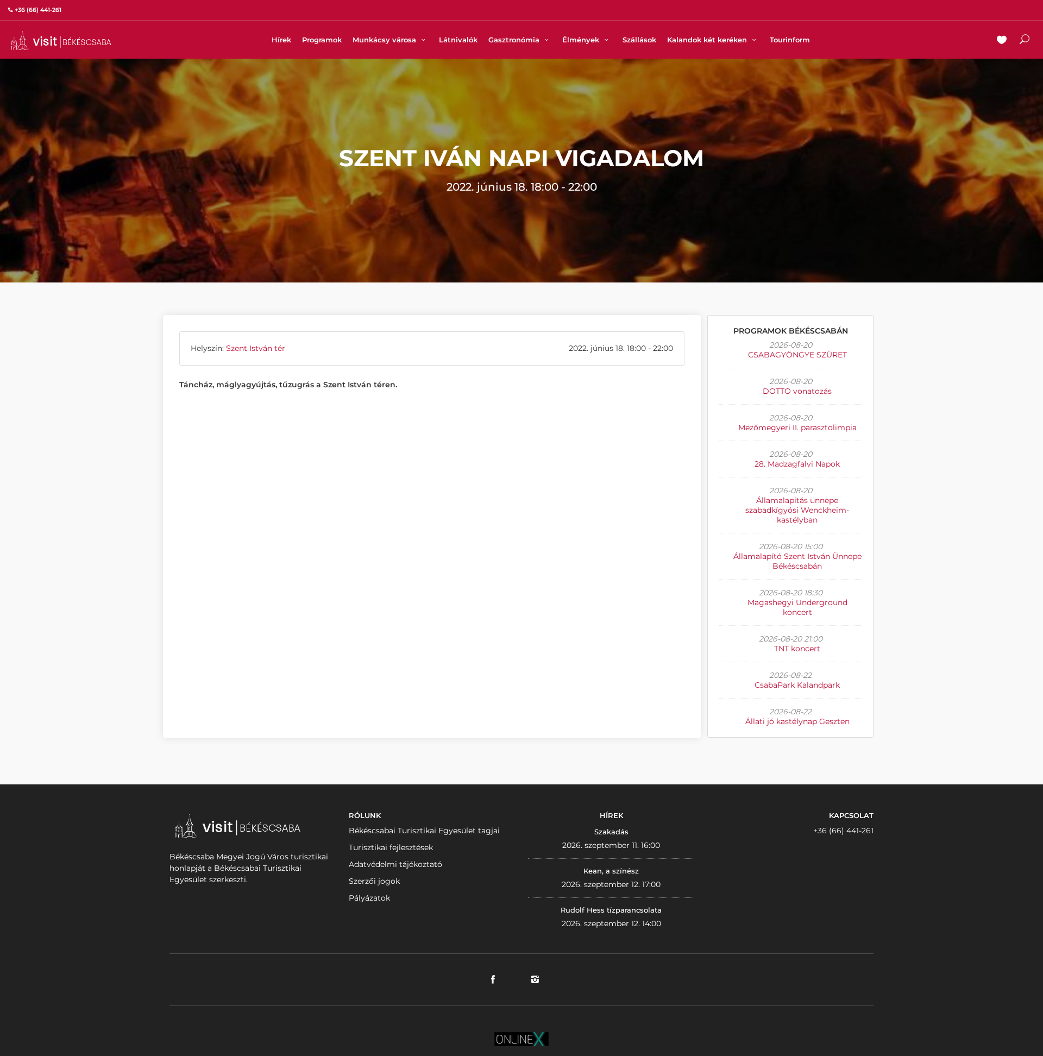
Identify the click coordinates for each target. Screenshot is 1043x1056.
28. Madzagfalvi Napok (797, 464)
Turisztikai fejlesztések (391, 847)
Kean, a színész (611, 870)
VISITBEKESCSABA (61, 40)
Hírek (281, 39)
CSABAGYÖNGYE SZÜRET (797, 355)
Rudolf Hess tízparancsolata (611, 910)
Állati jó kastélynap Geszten (797, 721)
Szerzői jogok (374, 881)
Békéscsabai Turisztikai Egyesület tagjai (424, 830)
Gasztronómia (515, 39)
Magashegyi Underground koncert (797, 607)
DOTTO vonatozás (797, 391)
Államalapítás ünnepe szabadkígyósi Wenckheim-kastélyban (797, 510)
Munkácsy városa (385, 39)
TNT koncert (797, 648)
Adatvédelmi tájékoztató (395, 864)
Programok (322, 39)
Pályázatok (369, 898)
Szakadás (611, 831)
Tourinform (790, 39)
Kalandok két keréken (708, 39)
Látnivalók (458, 39)
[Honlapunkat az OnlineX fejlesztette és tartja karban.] (521, 1039)
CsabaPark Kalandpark (797, 685)
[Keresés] (1024, 41)
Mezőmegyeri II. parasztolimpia (797, 427)
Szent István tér (255, 348)
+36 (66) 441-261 (843, 830)
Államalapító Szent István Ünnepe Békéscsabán (797, 561)
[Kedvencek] (1002, 41)
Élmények (581, 39)
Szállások (639, 39)
